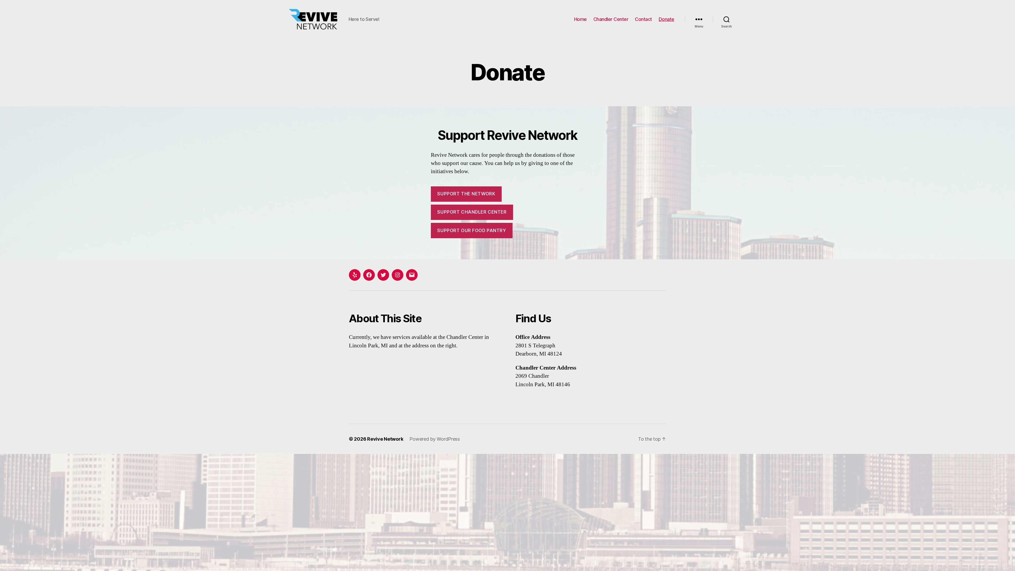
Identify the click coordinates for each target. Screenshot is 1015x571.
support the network (466, 193)
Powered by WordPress (434, 439)
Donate (666, 19)
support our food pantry (471, 230)
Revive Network (385, 439)
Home (580, 19)
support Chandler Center (471, 212)
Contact (643, 19)
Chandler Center (611, 19)
